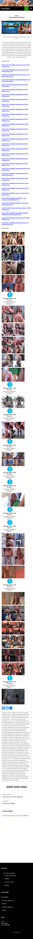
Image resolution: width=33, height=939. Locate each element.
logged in (13, 815)
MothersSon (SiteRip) (9, 802)
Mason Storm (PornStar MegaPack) (13, 796)
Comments (5, 925)
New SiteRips (4, 897)
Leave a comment (22, 20)
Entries (4, 923)
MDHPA (7, 879)
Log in (2, 921)
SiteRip (16, 15)
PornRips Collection (9, 873)
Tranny (24, 786)
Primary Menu (31, 8)
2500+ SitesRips (16, 932)
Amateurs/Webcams (10, 875)
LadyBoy (10, 786)
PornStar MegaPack (7, 907)
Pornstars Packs (9, 882)
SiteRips (7, 885)
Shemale (17, 786)
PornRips (5, 8)
